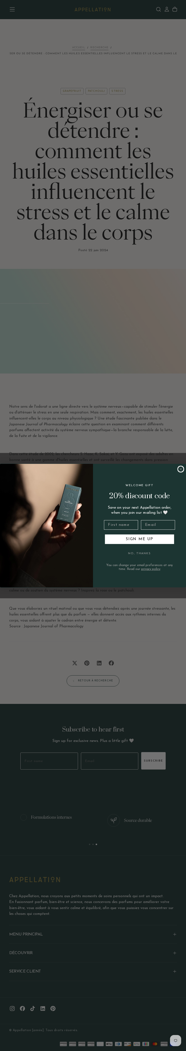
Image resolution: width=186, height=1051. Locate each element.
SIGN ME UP (139, 539)
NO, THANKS (139, 553)
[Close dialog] (181, 469)
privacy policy (150, 569)
